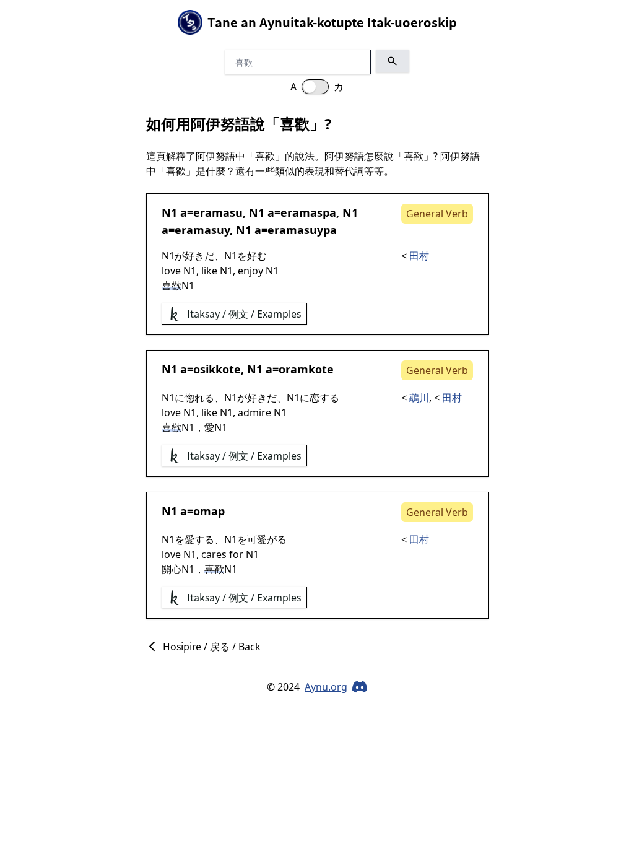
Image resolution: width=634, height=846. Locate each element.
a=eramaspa (301, 212)
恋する (324, 397)
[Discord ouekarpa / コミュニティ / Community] (359, 686)
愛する (199, 539)
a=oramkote (300, 369)
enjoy (250, 270)
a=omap (202, 511)
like (209, 270)
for (236, 554)
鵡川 (419, 397)
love (171, 270)
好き (194, 256)
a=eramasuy (196, 229)
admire (254, 412)
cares (214, 554)
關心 (171, 569)
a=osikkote (210, 369)
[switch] (315, 86)
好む (257, 256)
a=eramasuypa (295, 229)
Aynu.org (326, 687)
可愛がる (267, 539)
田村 (419, 256)
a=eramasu (211, 212)
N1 (169, 212)
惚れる (199, 397)
